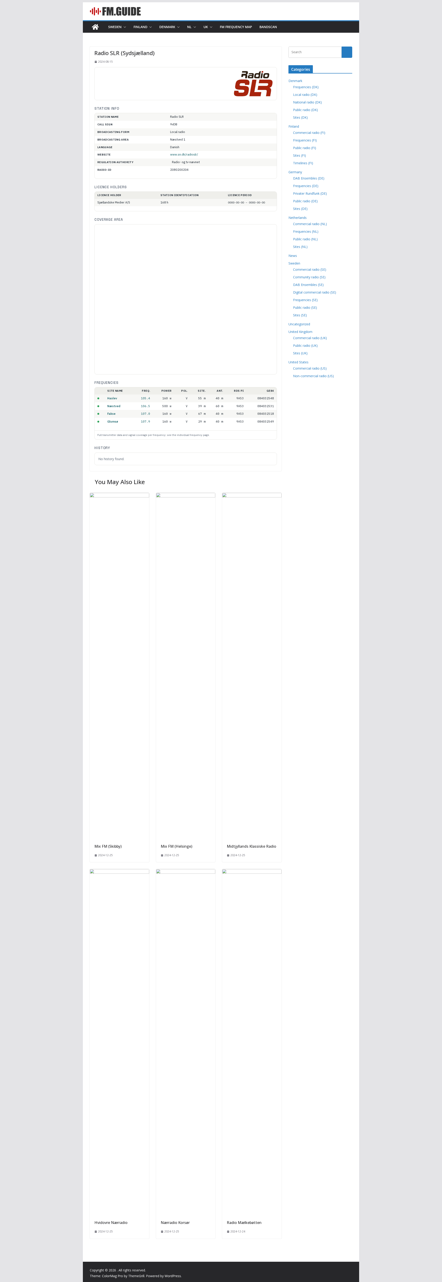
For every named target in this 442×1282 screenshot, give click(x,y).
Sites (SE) (300, 315)
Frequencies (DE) (305, 186)
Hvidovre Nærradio (111, 1222)
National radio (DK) (307, 102)
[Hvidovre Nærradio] (119, 872)
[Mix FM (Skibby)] (119, 496)
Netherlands (297, 217)
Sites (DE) (300, 208)
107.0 (145, 413)
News (292, 255)
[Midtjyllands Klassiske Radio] (252, 496)
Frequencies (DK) (306, 87)
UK (206, 27)
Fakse (111, 414)
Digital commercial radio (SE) (314, 292)
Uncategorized (299, 324)
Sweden (115, 27)
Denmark (167, 27)
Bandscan (268, 27)
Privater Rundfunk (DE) (310, 193)
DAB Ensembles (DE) (308, 178)
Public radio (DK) (305, 110)
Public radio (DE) (305, 201)
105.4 (145, 398)
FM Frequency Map (236, 27)
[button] (124, 27)
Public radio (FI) (304, 148)
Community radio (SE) (309, 277)
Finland (140, 27)
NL (189, 27)
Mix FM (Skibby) (108, 846)
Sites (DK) (300, 117)
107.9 (145, 421)
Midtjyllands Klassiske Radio (251, 846)
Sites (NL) (300, 246)
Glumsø (112, 421)
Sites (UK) (300, 353)
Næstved (113, 406)
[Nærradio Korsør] (185, 872)
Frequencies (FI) (305, 140)
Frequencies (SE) (305, 300)
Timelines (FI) (303, 163)
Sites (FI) (299, 155)
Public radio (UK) (305, 345)
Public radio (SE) (305, 307)
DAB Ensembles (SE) (308, 284)
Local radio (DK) (305, 94)
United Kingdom (300, 331)
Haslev (112, 398)
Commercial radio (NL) (310, 224)
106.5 (145, 406)
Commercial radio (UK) (310, 338)
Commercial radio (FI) (309, 132)
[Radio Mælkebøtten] (252, 872)
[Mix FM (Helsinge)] (185, 496)
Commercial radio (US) (310, 368)
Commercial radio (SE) (309, 269)
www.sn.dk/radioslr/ (184, 154)
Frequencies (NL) (305, 231)
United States (298, 362)
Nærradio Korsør (175, 1222)
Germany (295, 172)
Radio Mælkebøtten (244, 1222)
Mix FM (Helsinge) (176, 846)
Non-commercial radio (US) (313, 376)
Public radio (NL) (305, 239)
